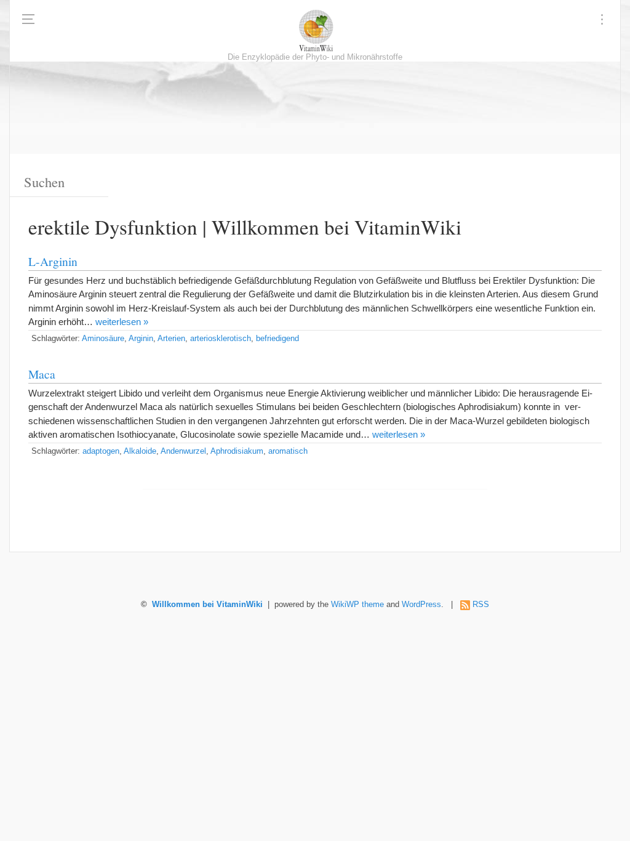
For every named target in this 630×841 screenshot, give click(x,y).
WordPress (421, 604)
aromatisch (288, 451)
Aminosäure (103, 338)
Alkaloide (140, 451)
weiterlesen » (121, 321)
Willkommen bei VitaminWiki (207, 604)
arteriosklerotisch (220, 338)
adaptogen (100, 451)
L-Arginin (53, 261)
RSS (480, 604)
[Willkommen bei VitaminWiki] (315, 30)
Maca (41, 374)
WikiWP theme (357, 604)
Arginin (141, 338)
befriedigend (277, 338)
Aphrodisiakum (236, 451)
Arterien (171, 338)
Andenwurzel (183, 451)
